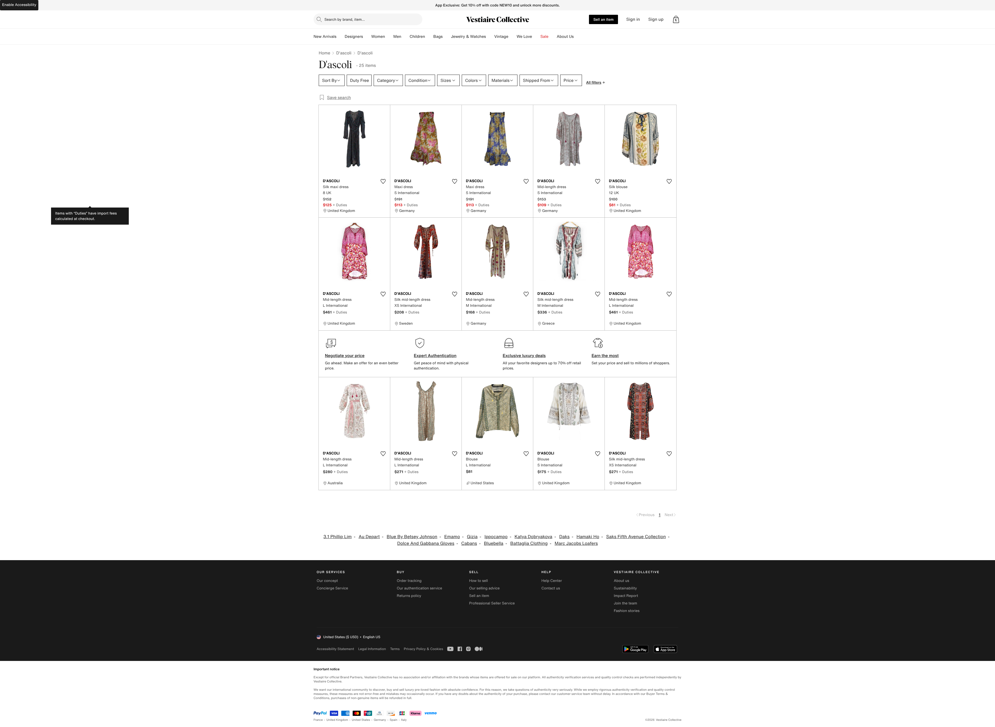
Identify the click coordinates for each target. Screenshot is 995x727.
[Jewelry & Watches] (490, 36)
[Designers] (367, 36)
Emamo (452, 536)
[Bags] (447, 36)
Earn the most (605, 355)
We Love (524, 36)
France (318, 720)
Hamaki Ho (588, 536)
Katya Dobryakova (533, 536)
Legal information (372, 648)
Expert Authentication (435, 355)
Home (324, 53)
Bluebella (493, 543)
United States (361, 720)
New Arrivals (325, 36)
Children (417, 36)
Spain (393, 720)
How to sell (478, 580)
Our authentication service (419, 588)
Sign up (656, 19)
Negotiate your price (345, 355)
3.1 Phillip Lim (337, 536)
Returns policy (409, 595)
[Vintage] (512, 36)
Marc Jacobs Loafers (576, 543)
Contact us (551, 588)
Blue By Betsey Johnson (412, 536)
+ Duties (340, 205)
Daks (564, 536)
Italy (404, 720)
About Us (565, 36)
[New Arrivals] (340, 36)
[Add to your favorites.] (383, 181)
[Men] (405, 36)
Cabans (469, 543)
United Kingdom (337, 720)
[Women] (389, 36)
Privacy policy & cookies (423, 648)
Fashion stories (626, 611)
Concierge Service (332, 588)
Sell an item (603, 19)
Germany (380, 720)
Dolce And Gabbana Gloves (425, 543)
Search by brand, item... (344, 19)
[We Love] (536, 36)
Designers (354, 36)
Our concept (327, 580)
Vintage (501, 36)
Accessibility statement (335, 648)
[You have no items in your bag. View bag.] (676, 19)
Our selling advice (484, 588)
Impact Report (626, 595)
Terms (395, 648)
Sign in (633, 19)
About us (621, 580)
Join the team (625, 603)
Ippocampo (496, 536)
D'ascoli (343, 53)
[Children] (429, 36)
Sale (545, 36)
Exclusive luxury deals (524, 355)
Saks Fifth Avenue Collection (636, 536)
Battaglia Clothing (529, 543)
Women (378, 36)
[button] (676, 19)
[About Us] (578, 36)
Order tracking (409, 580)
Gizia (472, 536)
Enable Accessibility (19, 5)
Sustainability (625, 588)
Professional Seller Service (492, 603)
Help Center (552, 580)
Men (397, 36)
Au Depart (369, 536)
